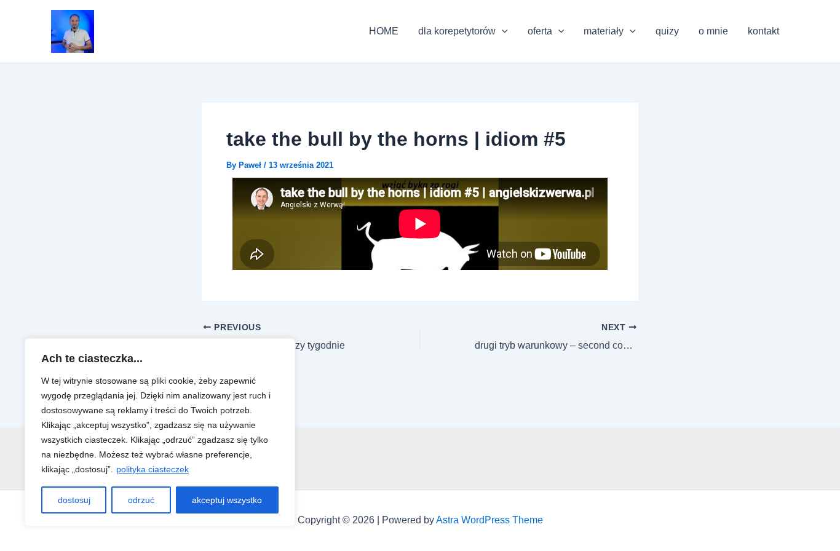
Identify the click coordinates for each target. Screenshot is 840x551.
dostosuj (74, 500)
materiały (604, 31)
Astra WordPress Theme (489, 520)
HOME (383, 31)
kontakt (763, 31)
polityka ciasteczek (152, 469)
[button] (72, 31)
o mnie (713, 31)
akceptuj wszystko (227, 500)
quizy (667, 31)
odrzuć (141, 500)
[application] (502, 31)
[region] (160, 432)
